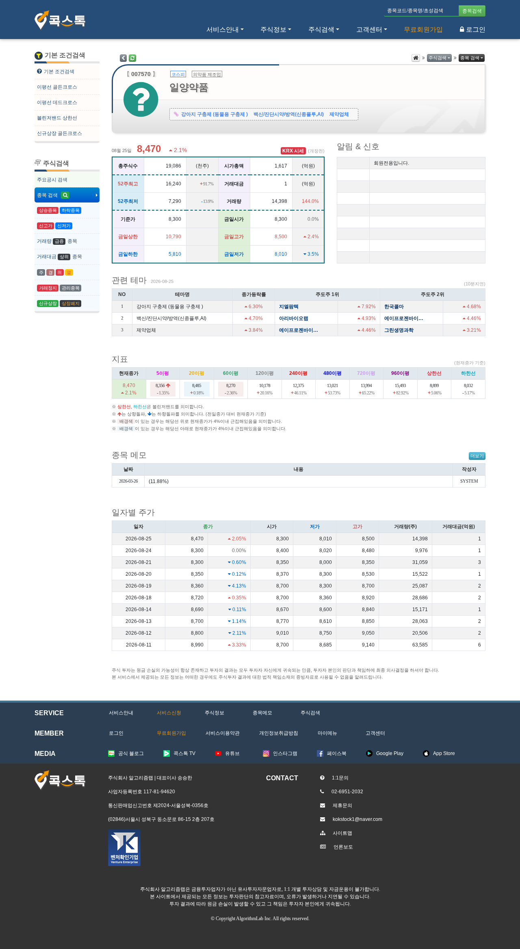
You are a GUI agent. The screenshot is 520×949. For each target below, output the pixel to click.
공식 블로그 (131, 753)
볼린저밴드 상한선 (57, 118)
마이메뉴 (327, 733)
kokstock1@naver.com (357, 819)
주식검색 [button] (321, 29)
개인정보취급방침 (278, 733)
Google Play (389, 753)
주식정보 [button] (273, 29)
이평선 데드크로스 (57, 102)
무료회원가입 (423, 29)
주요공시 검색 (52, 180)
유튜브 (232, 753)
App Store (444, 753)
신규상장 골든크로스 (59, 133)
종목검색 (472, 11)
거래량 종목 (57, 241)
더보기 (477, 455)
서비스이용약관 (223, 733)
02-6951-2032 (347, 791)
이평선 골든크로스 (57, 87)
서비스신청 (169, 713)
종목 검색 (48, 195)
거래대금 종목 (59, 256)
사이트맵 (342, 833)
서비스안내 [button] (222, 29)
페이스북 (337, 753)
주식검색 (437, 57)
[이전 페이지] (123, 58)
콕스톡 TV (184, 753)
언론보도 (343, 847)
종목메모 (262, 713)
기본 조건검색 (59, 71)
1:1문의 (340, 778)
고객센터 (369, 29)
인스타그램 (285, 753)
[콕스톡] (60, 20)
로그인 (475, 29)
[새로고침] (132, 58)
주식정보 (214, 713)
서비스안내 (121, 713)
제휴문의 (342, 805)
